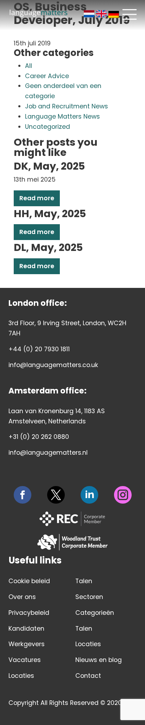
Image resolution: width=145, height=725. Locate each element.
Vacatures (24, 660)
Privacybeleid (28, 613)
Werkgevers (26, 644)
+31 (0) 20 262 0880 (38, 437)
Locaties (21, 676)
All (28, 66)
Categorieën (94, 613)
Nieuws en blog (98, 660)
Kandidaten (26, 628)
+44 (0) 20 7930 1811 (39, 349)
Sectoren (89, 597)
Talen (83, 581)
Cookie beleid (29, 581)
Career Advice (47, 76)
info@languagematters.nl (48, 452)
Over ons (22, 597)
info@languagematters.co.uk (53, 365)
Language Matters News (62, 116)
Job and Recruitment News (66, 106)
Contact (88, 676)
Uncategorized (47, 126)
